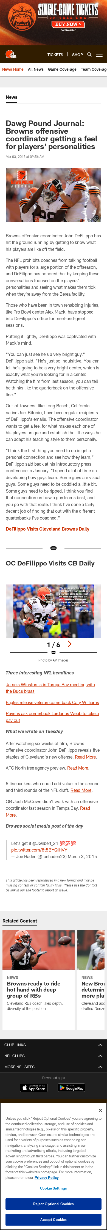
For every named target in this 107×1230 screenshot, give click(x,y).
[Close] (100, 1110)
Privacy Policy (47, 1177)
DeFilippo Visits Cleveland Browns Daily (47, 528)
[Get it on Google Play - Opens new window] (71, 1090)
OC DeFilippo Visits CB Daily (50, 563)
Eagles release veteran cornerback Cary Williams (52, 702)
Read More (85, 756)
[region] (53, 1166)
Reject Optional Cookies (53, 1204)
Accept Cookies (53, 1219)
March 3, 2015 (82, 856)
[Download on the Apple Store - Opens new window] (34, 1088)
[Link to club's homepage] (11, 52)
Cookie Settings (53, 1188)
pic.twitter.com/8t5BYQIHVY (39, 849)
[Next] (69, 644)
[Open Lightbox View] (53, 623)
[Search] (89, 54)
